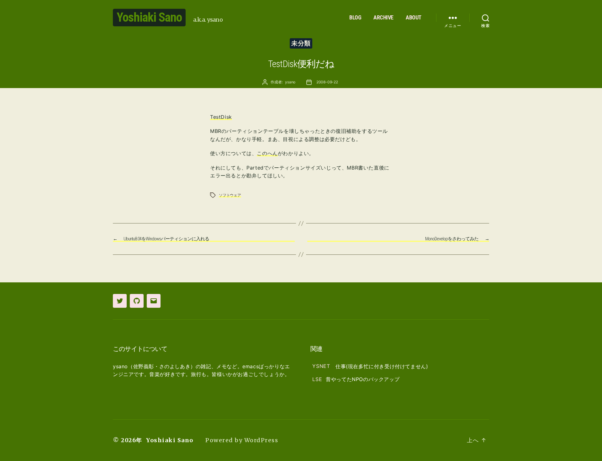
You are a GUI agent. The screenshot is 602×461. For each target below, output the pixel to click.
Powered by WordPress (241, 440)
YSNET (322, 366)
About (413, 17)
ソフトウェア (230, 195)
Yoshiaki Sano (149, 17)
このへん (267, 153)
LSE (317, 379)
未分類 (301, 43)
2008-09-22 (327, 82)
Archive (383, 17)
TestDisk (221, 117)
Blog (355, 17)
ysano (290, 82)
